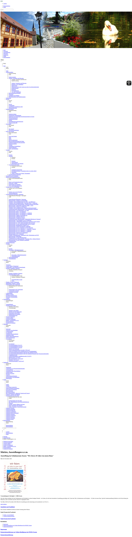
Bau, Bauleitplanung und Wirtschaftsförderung (19, 402)
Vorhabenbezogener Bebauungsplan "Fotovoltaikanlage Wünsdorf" (23, 209)
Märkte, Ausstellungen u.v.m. (12, 320)
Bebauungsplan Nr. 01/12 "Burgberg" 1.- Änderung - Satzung (22, 229)
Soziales (8, 150)
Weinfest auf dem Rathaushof (15, 311)
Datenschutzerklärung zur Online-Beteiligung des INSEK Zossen (17, 525)
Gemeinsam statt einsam (14, 164)
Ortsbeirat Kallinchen (10, 410)
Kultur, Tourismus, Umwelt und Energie (17, 406)
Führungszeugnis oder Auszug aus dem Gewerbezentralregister (25, 87)
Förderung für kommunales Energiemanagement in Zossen (21, 116)
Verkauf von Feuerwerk (14, 348)
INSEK (10, 120)
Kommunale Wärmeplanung (15, 115)
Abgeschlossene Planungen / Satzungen (14, 194)
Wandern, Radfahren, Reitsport (13, 268)
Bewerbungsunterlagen (14, 130)
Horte (10, 138)
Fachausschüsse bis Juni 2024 (12, 395)
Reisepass (14, 89)
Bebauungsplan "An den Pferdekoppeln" (18, 237)
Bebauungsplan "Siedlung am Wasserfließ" (18, 200)
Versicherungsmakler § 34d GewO (16, 361)
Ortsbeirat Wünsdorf (10, 418)
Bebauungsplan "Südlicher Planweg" (17, 216)
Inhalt (4, 7)
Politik (4, 56)
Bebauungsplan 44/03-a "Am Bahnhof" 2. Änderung (20, 214)
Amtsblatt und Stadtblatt (14, 95)
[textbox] (7, 9)
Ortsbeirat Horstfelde (10, 409)
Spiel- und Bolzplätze (13, 148)
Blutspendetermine (13, 108)
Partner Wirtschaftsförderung (12, 336)
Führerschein (14, 85)
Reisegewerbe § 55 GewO (14, 357)
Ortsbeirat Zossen (10, 419)
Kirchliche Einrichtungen (11, 295)
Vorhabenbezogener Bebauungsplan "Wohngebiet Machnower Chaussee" (25, 219)
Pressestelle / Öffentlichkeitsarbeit (16, 250)
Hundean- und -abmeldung (17, 84)
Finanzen (11, 403)
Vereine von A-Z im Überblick (12, 187)
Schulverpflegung (12, 147)
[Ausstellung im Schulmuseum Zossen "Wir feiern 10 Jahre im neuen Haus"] (15, 493)
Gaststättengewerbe (13, 355)
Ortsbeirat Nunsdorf (10, 414)
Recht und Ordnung (10, 392)
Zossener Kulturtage (10, 316)
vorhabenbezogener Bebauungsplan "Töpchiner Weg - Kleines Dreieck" (24, 238)
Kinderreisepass (15, 88)
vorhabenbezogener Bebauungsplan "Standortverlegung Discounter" (24, 204)
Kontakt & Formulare (10, 322)
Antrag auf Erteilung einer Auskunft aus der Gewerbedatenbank (23, 351)
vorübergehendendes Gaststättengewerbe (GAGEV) (20, 356)
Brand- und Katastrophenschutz (13, 177)
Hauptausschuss (9, 390)
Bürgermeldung (6, 6)
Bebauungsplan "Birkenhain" (15, 236)
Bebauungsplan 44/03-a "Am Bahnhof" (17, 211)
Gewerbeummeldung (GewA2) (15, 346)
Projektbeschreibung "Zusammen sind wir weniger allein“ (24, 171)
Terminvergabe (9, 372)
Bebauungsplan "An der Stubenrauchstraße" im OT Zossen (22, 224)
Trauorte (8, 374)
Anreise (5, 3)
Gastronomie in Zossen (14, 290)
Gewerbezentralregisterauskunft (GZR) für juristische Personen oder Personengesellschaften (29, 353)
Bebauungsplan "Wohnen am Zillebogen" (18, 206)
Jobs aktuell (8, 124)
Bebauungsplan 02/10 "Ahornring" (16, 234)
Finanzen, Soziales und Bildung (13, 394)
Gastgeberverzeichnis (13, 292)
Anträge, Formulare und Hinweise (16, 78)
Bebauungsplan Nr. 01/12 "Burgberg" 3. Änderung (20, 231)
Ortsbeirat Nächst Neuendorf (12, 413)
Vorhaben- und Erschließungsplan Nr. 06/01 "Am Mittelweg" (22, 201)
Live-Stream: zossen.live (11, 387)
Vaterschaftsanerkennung (11, 376)
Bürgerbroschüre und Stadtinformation (17, 96)
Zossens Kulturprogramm (8, 516)
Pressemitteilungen (16, 256)
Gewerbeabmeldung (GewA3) (15, 347)
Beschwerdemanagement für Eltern (16, 141)
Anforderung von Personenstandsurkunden (15, 368)
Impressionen (9, 378)
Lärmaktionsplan (12, 241)
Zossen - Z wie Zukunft (8, 514)
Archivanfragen (9, 369)
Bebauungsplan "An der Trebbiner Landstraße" (19, 240)
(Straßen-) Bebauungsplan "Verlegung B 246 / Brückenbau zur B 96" (24, 235)
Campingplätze (9, 293)
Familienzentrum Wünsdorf (15, 174)
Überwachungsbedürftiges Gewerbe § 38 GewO (19, 350)
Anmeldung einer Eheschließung (13, 371)
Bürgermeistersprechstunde (15, 93)
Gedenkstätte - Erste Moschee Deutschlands (15, 267)
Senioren (11, 156)
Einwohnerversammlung (11, 389)
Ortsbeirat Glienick (10, 408)
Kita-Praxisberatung (13, 140)
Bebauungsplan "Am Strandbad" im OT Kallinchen (20, 220)
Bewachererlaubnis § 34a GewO (16, 358)
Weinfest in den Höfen (11, 305)
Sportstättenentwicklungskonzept (16, 121)
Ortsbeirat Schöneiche (11, 415)
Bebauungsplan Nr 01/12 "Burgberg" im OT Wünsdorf (21, 227)
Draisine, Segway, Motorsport (12, 282)
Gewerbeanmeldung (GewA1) (15, 345)
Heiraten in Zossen (10, 373)
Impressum (5, 524)
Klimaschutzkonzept (13, 117)
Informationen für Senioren (17, 163)
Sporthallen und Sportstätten (12, 175)
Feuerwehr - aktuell (13, 183)
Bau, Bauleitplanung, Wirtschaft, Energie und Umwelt (18, 393)
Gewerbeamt (9, 339)
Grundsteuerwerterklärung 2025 (16, 106)
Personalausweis (15, 90)
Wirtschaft (5, 53)
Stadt (4, 50)
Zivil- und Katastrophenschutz (15, 185)
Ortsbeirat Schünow (10, 416)
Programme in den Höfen (14, 313)
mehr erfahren (4, 504)
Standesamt (5, 55)
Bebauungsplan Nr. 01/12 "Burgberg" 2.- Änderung (20, 230)
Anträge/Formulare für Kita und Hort (17, 142)
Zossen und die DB (13, 122)
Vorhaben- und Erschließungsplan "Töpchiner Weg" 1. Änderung (23, 203)
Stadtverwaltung (9, 72)
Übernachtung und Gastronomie (13, 284)
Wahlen (7, 385)
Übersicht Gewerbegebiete (12, 330)
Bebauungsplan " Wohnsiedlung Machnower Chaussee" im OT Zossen (24, 221)
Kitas (10, 137)
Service (7, 99)
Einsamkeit (14, 172)
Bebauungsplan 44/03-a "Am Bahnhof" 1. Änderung (20, 213)
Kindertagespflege (13, 143)
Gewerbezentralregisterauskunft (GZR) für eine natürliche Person (23, 352)
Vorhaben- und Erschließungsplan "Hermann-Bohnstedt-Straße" (23, 208)
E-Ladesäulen (9, 332)
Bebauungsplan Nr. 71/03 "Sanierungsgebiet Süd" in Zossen (22, 222)
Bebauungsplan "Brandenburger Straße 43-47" (19, 225)
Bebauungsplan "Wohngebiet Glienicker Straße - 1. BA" (21, 205)
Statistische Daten (10, 335)
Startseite (5, 436)
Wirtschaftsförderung (13, 257)
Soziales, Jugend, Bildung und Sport (17, 404)
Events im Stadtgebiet (10, 319)
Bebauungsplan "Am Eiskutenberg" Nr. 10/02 (19, 210)
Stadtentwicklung (10, 109)
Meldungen (8, 98)
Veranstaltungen (6, 52)
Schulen (10, 145)
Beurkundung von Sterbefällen (12, 377)
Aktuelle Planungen (10, 242)
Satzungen (11, 94)
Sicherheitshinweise (13, 315)
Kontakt (8, 243)
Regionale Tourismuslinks (11, 297)
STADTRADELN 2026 (14, 274)
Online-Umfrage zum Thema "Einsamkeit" (21, 173)
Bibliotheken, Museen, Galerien (13, 283)
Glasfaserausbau (9, 331)
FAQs (13, 280)
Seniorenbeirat (15, 162)
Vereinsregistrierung (13, 193)
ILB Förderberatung (10, 337)
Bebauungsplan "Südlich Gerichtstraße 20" (18, 215)
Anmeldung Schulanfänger (14, 146)
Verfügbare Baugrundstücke (12, 334)
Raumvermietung (10, 321)
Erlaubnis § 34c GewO (14, 360)
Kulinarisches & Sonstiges (14, 314)
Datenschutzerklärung (8, 526)
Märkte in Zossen (10, 294)
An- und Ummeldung (16, 91)
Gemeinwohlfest (9, 318)
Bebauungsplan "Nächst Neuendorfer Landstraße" (20, 226)
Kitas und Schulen (10, 131)
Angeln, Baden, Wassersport (12, 266)
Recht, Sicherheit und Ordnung (15, 405)
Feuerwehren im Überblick (14, 184)
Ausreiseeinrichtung (13, 119)
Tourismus (5, 51)
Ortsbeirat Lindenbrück (11, 411)
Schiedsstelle (11, 105)
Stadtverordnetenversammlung (12, 388)
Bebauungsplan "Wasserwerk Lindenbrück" (18, 232)
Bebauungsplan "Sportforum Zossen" (17, 217)
